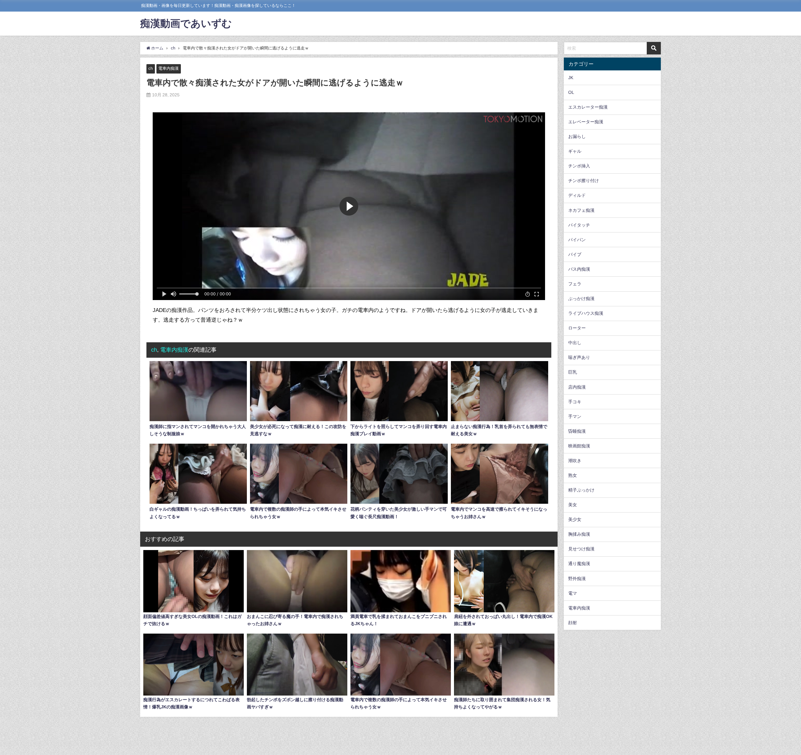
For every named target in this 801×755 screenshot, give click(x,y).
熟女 (572, 475)
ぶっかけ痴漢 (581, 298)
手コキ (574, 401)
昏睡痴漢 (577, 431)
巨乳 (572, 372)
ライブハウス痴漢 (585, 313)
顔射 (572, 622)
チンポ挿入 (579, 166)
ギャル (574, 151)
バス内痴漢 (579, 269)
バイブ (574, 254)
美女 (572, 504)
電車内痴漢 (168, 68)
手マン (574, 416)
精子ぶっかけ (581, 490)
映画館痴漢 (579, 446)
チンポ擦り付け (583, 180)
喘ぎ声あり (579, 357)
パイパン (577, 239)
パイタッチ (579, 224)
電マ (572, 593)
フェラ (574, 284)
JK (570, 77)
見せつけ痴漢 (581, 549)
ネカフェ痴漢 (581, 210)
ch (150, 68)
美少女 (574, 519)
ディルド (577, 195)
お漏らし (577, 136)
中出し (574, 342)
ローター (577, 328)
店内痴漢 (577, 387)
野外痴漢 (577, 578)
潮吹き (574, 460)
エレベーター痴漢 (585, 122)
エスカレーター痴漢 (588, 107)
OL (571, 92)
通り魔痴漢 (579, 563)
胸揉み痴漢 (579, 534)
